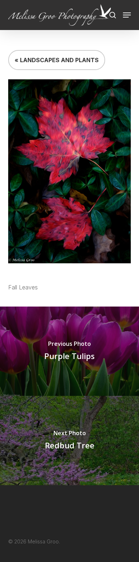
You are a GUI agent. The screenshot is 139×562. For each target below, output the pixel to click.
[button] (127, 15)
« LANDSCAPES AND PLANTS (57, 60)
